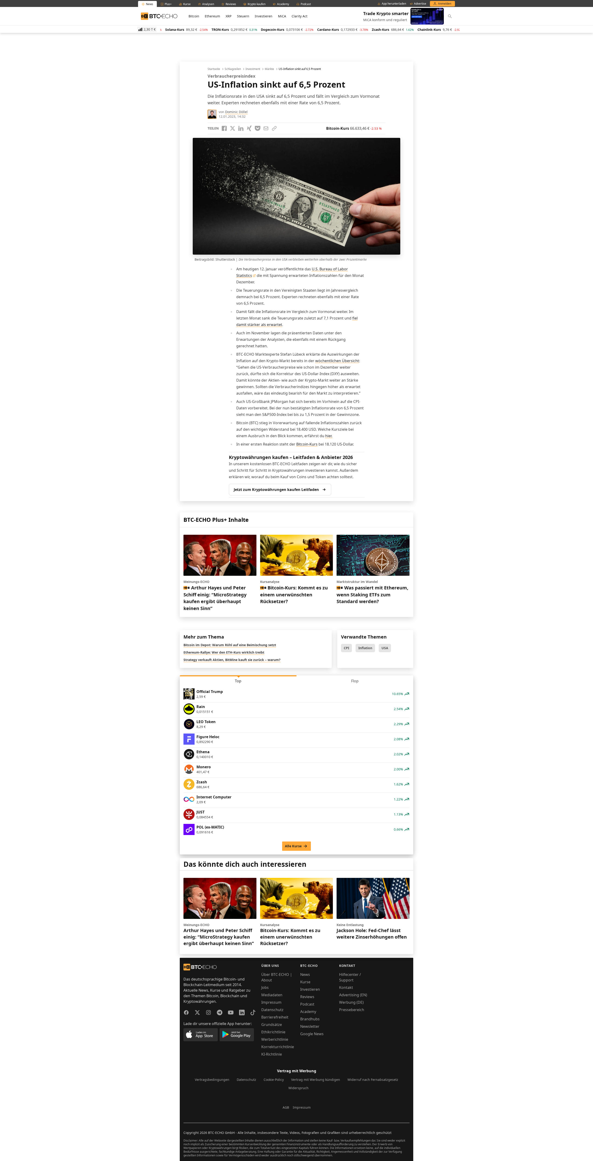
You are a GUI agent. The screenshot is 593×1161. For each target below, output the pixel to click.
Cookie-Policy (274, 1079)
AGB (286, 1107)
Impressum (271, 1002)
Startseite (214, 69)
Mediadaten (271, 994)
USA (385, 648)
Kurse (305, 981)
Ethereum (212, 16)
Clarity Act (299, 16)
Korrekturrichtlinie (277, 1046)
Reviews (307, 996)
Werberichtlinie (274, 1039)
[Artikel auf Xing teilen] (249, 128)
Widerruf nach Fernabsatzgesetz (372, 1079)
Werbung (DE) (351, 1002)
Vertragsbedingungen (212, 1079)
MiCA (282, 16)
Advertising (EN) (353, 994)
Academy (308, 1011)
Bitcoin (194, 16)
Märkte (269, 69)
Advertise (420, 4)
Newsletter (309, 1026)
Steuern (243, 16)
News (305, 974)
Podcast (307, 1004)
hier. (328, 435)
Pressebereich (351, 1009)
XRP (228, 16)
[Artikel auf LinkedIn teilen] (241, 128)
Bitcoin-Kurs (307, 444)
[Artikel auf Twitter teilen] (232, 128)
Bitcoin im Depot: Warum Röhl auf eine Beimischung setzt (229, 645)
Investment (253, 69)
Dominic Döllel (236, 112)
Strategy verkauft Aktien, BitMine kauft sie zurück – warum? (232, 660)
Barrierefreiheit (274, 1017)
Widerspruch (298, 1088)
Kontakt (346, 987)
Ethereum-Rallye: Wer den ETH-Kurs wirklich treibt (223, 652)
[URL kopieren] (274, 128)
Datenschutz (272, 1009)
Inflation (365, 648)
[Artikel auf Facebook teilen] (224, 128)
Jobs (265, 987)
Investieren (263, 16)
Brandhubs (310, 1019)
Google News (312, 1033)
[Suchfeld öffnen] (450, 16)
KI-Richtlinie (271, 1054)
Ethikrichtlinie (273, 1031)
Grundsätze (271, 1024)
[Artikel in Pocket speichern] (257, 128)
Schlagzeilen (233, 69)
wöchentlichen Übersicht (337, 360)
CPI (346, 648)
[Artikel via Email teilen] (266, 128)
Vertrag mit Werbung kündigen (315, 1079)
